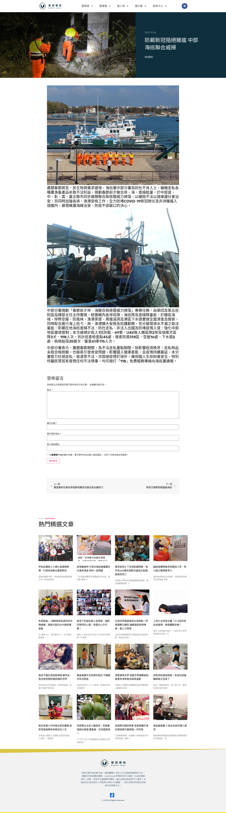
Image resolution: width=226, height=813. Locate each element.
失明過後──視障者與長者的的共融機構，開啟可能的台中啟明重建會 (55, 625)
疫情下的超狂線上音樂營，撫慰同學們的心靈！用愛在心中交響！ (93, 625)
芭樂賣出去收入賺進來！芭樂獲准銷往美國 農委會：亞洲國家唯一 (93, 729)
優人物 (121, 6)
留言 (50, 390)
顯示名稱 (52, 423)
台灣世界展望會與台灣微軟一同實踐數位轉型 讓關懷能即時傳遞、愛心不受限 (131, 625)
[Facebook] (185, 6)
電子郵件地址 (54, 434)
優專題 (103, 6)
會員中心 (158, 6)
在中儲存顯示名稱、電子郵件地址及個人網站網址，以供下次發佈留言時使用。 (89, 455)
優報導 (85, 6)
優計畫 (139, 6)
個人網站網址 (53, 444)
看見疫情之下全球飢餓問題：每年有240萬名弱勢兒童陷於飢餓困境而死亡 (131, 570)
